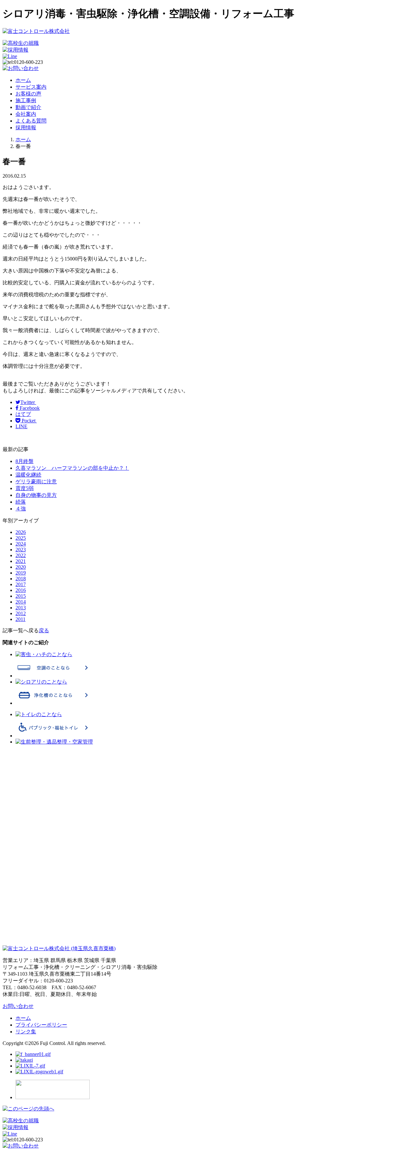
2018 (20, 578)
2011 (20, 619)
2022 (20, 555)
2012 (20, 613)
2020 (20, 567)
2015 (20, 596)
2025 (20, 538)
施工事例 (25, 100)
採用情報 (25, 127)
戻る (44, 630)
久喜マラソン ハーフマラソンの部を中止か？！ (72, 468)
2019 (20, 573)
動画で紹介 (28, 107)
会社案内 (25, 114)
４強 (20, 508)
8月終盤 (24, 461)
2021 (20, 561)
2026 (20, 532)
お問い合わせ (18, 1006)
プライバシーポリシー (41, 1025)
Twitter (28, 402)
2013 (20, 607)
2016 (20, 590)
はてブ (23, 414)
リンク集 (25, 1031)
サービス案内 (30, 87)
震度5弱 (24, 488)
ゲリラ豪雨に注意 (36, 481)
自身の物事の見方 (36, 495)
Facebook (29, 408)
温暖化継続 (28, 475)
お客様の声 (28, 93)
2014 (20, 602)
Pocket (28, 420)
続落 (20, 502)
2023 (20, 549)
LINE (21, 426)
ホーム (23, 80)
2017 (20, 584)
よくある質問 (30, 120)
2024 (20, 543)
